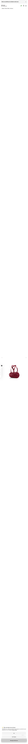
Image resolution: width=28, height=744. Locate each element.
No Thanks (14, 736)
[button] (3, 372)
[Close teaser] (5, 365)
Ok (14, 733)
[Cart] (23, 5)
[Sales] (21, 6)
